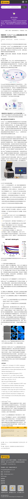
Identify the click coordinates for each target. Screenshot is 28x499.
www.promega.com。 (11, 464)
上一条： (3, 442)
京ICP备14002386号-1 (5, 495)
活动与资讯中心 (15, 30)
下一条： (3, 446)
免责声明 (3, 483)
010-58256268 (7, 471)
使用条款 (3, 478)
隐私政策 (3, 480)
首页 (6, 30)
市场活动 (22, 30)
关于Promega (3, 476)
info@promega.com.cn (8, 474)
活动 (10, 30)
